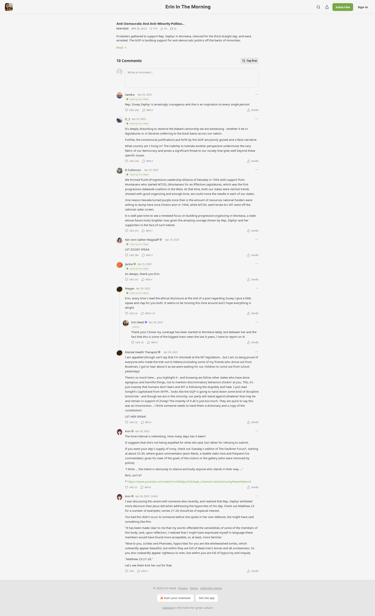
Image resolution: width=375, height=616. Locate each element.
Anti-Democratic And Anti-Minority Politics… (150, 24)
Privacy (183, 588)
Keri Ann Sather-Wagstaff (142, 240)
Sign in (363, 7)
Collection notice (211, 588)
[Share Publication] (327, 7)
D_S (127, 119)
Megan (129, 288)
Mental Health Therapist (141, 352)
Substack (168, 608)
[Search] (318, 7)
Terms (194, 588)
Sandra (129, 94)
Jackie (129, 264)
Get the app (207, 598)
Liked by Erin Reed (138, 99)
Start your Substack (177, 598)
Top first (252, 60)
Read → (121, 47)
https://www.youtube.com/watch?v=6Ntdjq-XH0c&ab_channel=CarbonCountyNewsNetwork (189, 481)
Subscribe (343, 7)
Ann (127, 431)
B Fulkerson (133, 170)
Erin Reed (122, 28)
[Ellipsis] (257, 94)
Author (136, 326)
